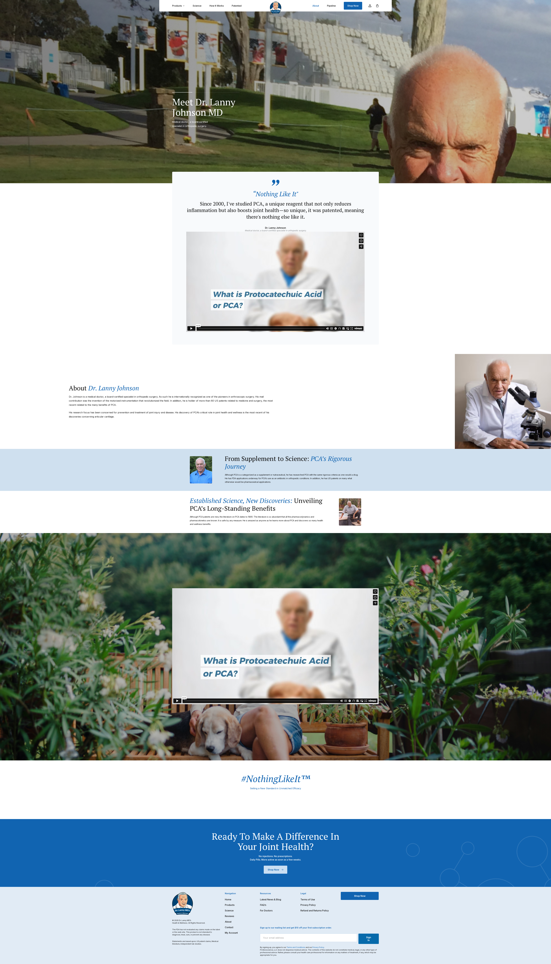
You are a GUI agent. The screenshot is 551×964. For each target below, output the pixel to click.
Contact (229, 927)
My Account (231, 932)
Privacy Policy (308, 904)
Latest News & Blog (270, 899)
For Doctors (266, 910)
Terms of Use (307, 899)
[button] (275, 870)
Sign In (368, 939)
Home (228, 899)
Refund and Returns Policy (314, 910)
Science (229, 910)
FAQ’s (263, 904)
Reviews (229, 916)
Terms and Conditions (296, 947)
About (228, 921)
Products (229, 904)
